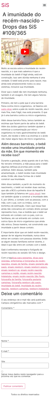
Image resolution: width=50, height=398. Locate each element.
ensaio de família (19, 264)
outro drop (6, 109)
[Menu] (44, 5)
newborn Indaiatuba (39, 288)
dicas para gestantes (22, 257)
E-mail (5, 351)
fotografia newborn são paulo (26, 282)
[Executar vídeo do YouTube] (25, 51)
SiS (5, 5)
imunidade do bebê (10, 285)
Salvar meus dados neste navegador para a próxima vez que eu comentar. (22, 375)
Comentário (7, 308)
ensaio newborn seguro (35, 267)
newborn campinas (19, 288)
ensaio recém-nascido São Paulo (28, 276)
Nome (5, 341)
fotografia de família (11, 279)
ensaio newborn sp (10, 270)
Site (3, 361)
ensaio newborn (15, 267)
